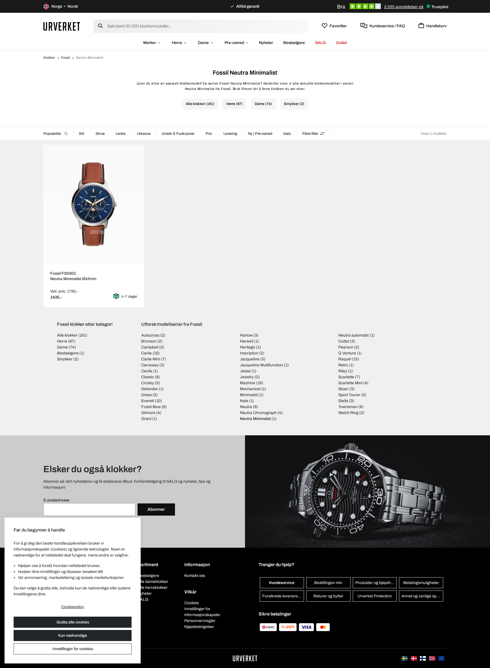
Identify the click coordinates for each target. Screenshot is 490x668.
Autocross (150, 335)
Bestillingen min (328, 583)
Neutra (246, 407)
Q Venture (347, 353)
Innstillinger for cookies (72, 649)
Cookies (191, 603)
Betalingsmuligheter (421, 583)
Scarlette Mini (350, 383)
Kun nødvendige (72, 635)
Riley (342, 371)
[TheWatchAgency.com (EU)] (441, 658)
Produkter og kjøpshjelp (376, 583)
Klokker (49, 58)
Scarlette (346, 377)
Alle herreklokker (153, 587)
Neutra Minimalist (255, 419)
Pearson (345, 347)
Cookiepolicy (72, 607)
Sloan (343, 389)
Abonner (156, 509)
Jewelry (247, 377)
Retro (343, 365)
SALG (320, 43)
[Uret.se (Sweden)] (405, 658)
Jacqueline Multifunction (261, 365)
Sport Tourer (349, 395)
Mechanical (250, 389)
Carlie (146, 353)
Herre (177, 43)
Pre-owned (234, 43)
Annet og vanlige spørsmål (422, 596)
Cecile (146, 371)
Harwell (246, 341)
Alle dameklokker (153, 581)
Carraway (150, 365)
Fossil (65, 58)
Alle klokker (67, 335)
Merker (149, 43)
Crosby (147, 383)
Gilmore (148, 413)
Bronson (149, 341)
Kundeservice (281, 583)
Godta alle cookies (72, 622)
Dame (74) (263, 104)
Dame (203, 43)
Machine (247, 383)
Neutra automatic (353, 335)
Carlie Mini (150, 359)
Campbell (149, 347)
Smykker (65, 359)
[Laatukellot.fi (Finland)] (423, 658)
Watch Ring (348, 413)
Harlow (246, 335)
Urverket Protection (375, 596)
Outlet (341, 43)
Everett (147, 401)
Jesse (245, 371)
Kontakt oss (194, 576)
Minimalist (249, 395)
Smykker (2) (294, 104)
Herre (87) (234, 104)
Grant (146, 419)
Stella (343, 401)
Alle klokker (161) (200, 104)
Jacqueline (249, 359)
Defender (149, 389)
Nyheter (266, 43)
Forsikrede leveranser (281, 596)
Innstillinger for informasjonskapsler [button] (202, 612)
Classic (147, 377)
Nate (244, 401)
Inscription (249, 353)
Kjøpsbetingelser (199, 627)
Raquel (344, 359)
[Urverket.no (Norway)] (432, 658)
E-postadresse (56, 500)
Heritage (247, 347)
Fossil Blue (151, 407)
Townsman (348, 407)
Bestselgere (294, 43)
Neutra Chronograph (258, 413)
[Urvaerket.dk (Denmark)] (414, 658)
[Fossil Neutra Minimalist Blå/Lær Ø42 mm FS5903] (93, 204)
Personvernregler (200, 621)
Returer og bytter (328, 596)
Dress (146, 395)
